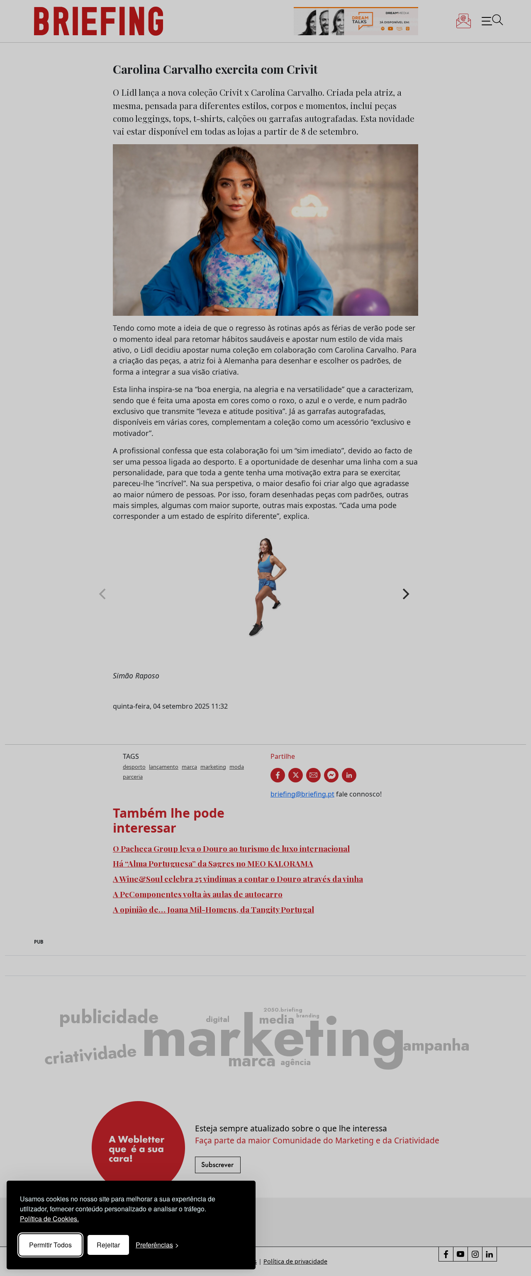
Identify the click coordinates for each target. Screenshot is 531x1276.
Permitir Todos (50, 1244)
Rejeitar (108, 1244)
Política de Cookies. (49, 1218)
